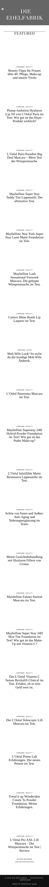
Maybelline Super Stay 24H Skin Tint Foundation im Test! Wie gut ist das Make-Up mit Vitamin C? (24, 638)
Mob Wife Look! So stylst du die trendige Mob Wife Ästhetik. (24, 357)
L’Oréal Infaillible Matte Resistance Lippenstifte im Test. (24, 477)
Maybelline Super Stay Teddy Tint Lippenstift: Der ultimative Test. (24, 197)
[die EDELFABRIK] (24, 15)
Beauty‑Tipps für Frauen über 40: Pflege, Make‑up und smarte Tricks (24, 74)
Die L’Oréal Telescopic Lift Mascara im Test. (24, 721)
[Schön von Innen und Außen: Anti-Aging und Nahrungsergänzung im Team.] (24, 497)
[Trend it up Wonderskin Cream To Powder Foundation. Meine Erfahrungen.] (24, 780)
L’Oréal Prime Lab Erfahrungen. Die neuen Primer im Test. (24, 760)
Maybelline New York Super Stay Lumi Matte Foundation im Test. (24, 237)
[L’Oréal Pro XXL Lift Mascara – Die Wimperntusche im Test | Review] (24, 823)
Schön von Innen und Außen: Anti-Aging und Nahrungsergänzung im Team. (24, 519)
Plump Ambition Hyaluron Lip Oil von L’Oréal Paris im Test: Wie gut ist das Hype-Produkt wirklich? (24, 116)
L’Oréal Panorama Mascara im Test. (24, 395)
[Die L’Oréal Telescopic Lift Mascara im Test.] (24, 704)
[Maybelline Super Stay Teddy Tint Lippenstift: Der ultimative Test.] (24, 177)
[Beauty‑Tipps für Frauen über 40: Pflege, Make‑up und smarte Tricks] (24, 54)
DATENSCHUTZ (36, 878)
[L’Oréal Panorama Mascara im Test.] (24, 377)
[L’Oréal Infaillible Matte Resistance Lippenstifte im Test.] (24, 457)
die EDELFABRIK (19, 878)
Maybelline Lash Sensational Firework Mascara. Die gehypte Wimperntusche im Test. (24, 279)
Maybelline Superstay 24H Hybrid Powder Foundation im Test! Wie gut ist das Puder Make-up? (24, 435)
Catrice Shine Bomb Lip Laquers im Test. (24, 319)
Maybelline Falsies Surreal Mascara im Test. (24, 598)
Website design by (24, 884)
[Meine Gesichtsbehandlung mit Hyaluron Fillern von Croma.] (24, 540)
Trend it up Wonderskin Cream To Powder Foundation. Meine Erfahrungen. (24, 802)
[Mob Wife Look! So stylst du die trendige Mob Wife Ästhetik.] (24, 337)
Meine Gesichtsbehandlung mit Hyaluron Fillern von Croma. (24, 560)
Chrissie (20, 67)
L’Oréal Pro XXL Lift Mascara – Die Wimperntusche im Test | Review (24, 845)
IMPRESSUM (25, 880)
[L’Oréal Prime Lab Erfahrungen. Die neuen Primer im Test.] (24, 740)
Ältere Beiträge (24, 859)
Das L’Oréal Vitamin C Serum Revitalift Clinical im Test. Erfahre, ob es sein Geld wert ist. (24, 682)
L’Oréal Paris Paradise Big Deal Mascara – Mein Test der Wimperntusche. (24, 157)
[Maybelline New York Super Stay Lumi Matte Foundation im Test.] (24, 217)
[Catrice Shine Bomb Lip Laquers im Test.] (24, 301)
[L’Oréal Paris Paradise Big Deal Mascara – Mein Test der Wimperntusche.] (24, 137)
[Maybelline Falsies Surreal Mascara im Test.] (24, 580)
